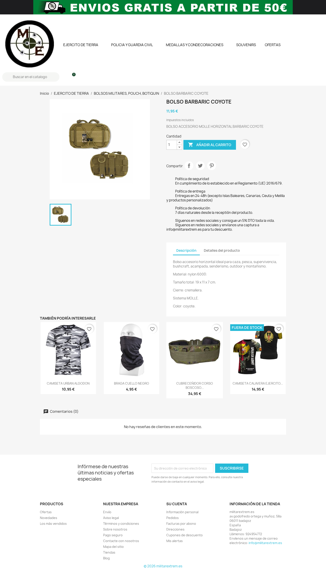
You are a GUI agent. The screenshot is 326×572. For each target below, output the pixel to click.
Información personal (182, 512)
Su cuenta (176, 503)
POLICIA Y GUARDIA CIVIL (132, 44)
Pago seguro (113, 535)
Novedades (48, 518)
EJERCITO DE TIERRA (80, 44)
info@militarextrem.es (265, 543)
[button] (72, 77)
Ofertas (46, 512)
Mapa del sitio (113, 546)
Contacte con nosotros (121, 541)
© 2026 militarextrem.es (163, 566)
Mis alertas (174, 541)
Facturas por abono (181, 523)
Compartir (189, 165)
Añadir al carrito (209, 144)
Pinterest (211, 165)
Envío (107, 512)
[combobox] (31, 77)
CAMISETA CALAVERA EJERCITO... (258, 383)
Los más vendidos (53, 523)
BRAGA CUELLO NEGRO (131, 383)
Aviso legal (111, 518)
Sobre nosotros (115, 529)
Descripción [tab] (186, 250)
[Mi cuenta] (64, 77)
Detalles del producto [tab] (222, 250)
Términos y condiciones (121, 523)
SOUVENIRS (246, 44)
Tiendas (109, 552)
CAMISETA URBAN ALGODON (68, 383)
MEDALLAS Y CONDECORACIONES (194, 44)
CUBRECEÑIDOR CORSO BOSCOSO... (194, 385)
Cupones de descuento (184, 535)
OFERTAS (273, 44)
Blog (106, 558)
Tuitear (200, 165)
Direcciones (175, 529)
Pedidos (172, 518)
